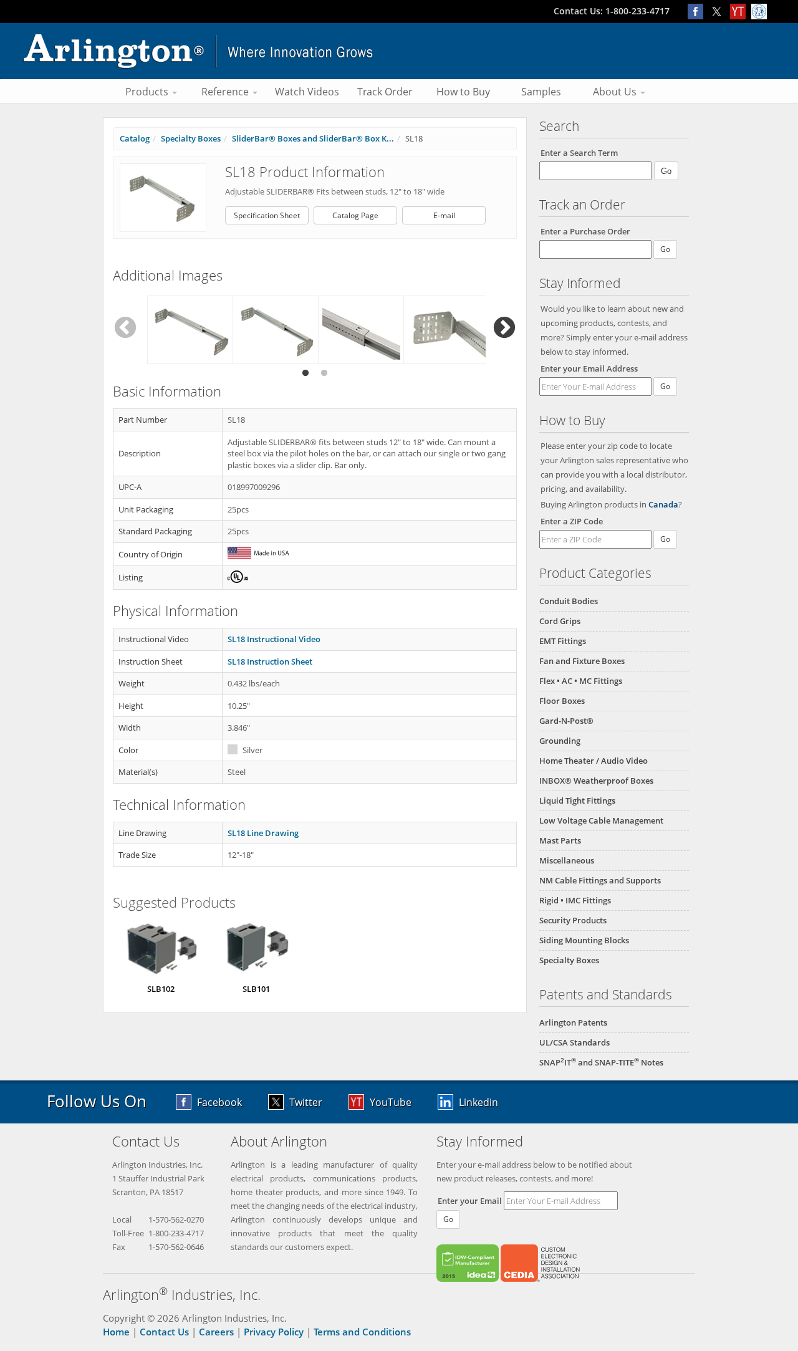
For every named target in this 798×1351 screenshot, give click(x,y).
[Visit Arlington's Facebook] (698, 11)
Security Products (573, 920)
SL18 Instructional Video (274, 639)
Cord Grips (559, 621)
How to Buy (463, 92)
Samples (541, 92)
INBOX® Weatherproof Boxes (596, 780)
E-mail (444, 215)
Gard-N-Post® (566, 720)
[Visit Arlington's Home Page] (399, 51)
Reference (226, 92)
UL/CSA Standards (574, 1042)
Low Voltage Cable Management (601, 820)
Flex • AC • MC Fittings (580, 680)
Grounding (559, 740)
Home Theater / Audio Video (593, 760)
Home (116, 1331)
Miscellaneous (566, 860)
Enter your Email (470, 1200)
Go (665, 386)
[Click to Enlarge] (163, 197)
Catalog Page (355, 215)
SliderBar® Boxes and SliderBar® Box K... (313, 138)
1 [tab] (305, 373)
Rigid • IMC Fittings (575, 900)
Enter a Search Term (579, 152)
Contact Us (164, 1331)
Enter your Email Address (589, 368)
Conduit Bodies (568, 601)
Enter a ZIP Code (572, 521)
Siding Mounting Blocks (584, 940)
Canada (663, 504)
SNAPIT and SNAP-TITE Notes (601, 1062)
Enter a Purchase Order (585, 231)
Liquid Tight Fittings (577, 800)
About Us (616, 92)
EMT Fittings (562, 641)
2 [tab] (324, 373)
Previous (125, 328)
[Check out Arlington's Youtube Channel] (740, 11)
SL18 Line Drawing (263, 833)
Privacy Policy (274, 1331)
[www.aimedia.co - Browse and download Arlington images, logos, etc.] (760, 11)
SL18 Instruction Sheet (270, 661)
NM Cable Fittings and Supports (600, 880)
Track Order (385, 92)
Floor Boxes (562, 700)
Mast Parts (560, 840)
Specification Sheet (267, 215)
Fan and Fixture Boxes (582, 660)
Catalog (135, 138)
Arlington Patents (573, 1022)
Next (504, 328)
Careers (216, 1331)
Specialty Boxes (569, 960)
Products (148, 92)
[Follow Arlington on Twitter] (719, 11)
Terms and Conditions (362, 1331)
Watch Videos (307, 92)
